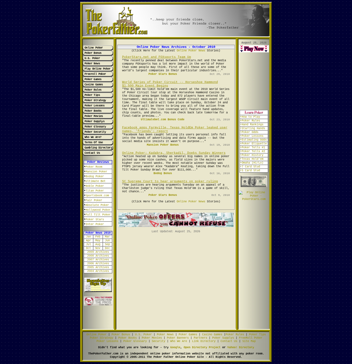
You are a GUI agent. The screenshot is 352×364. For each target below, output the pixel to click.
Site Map (249, 341)
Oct (88, 248)
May (97, 240)
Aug (97, 244)
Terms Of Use (94, 142)
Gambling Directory (98, 147)
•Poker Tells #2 (252, 151)
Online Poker (94, 48)
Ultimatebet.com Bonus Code (162, 119)
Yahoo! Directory (240, 347)
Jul (88, 244)
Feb (97, 236)
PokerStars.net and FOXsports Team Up (156, 57)
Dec (107, 248)
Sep (107, 244)
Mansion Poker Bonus (163, 145)
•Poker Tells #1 (252, 147)
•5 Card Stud (250, 170)
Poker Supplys (94, 121)
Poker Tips (92, 95)
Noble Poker (94, 186)
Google (175, 347)
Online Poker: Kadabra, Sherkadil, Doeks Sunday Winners (174, 153)
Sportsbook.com (97, 195)
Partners (200, 338)
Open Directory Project (202, 347)
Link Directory (204, 341)
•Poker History (251, 155)
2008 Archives (98, 256)
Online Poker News (191, 50)
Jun (107, 240)
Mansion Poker (96, 171)
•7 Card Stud (250, 166)
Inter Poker (94, 224)
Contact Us (92, 153)
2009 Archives (98, 252)
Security (158, 341)
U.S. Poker (92, 58)
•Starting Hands (252, 128)
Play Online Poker (98, 69)
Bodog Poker (94, 176)
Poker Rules (93, 90)
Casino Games (94, 84)
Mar (107, 236)
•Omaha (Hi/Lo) (251, 163)
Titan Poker (94, 191)
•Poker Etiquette (253, 143)
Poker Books (93, 111)
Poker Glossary (95, 126)
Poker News (92, 63)
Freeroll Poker (95, 74)
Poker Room (93, 167)
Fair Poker (93, 200)
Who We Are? (93, 137)
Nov (97, 248)
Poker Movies (94, 116)
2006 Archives (98, 263)
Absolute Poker (97, 205)
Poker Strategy (95, 100)
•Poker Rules (250, 120)
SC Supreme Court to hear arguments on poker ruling (170, 181)
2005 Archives (98, 267)
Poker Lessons (94, 105)
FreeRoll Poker (250, 338)
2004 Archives (98, 271)
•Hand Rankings (251, 124)
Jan (88, 236)
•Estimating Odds (253, 140)
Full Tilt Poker (98, 214)
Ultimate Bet (95, 181)
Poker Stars (94, 219)
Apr (88, 240)
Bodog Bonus (162, 173)
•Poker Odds (249, 132)
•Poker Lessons (251, 136)
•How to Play (250, 117)
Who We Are (178, 341)
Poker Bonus (93, 53)
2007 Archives (98, 259)
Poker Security (95, 132)
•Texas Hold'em (251, 159)
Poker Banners (178, 338)
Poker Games (93, 79)
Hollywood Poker (98, 210)
